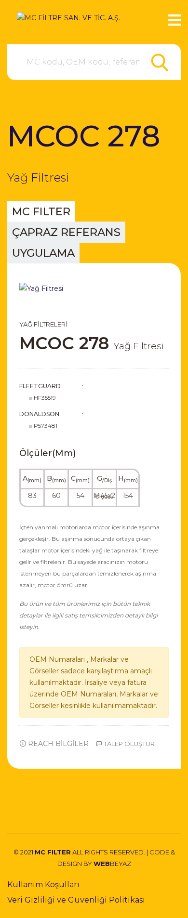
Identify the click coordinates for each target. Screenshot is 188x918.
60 (56, 495)
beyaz (112, 863)
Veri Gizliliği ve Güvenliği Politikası (76, 900)
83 (32, 495)
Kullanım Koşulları (43, 884)
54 (80, 495)
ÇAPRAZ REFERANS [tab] (66, 232)
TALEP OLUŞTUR (128, 744)
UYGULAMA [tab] (43, 253)
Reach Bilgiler (57, 743)
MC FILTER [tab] (41, 211)
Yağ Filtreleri (43, 324)
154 (127, 495)
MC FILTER (53, 852)
